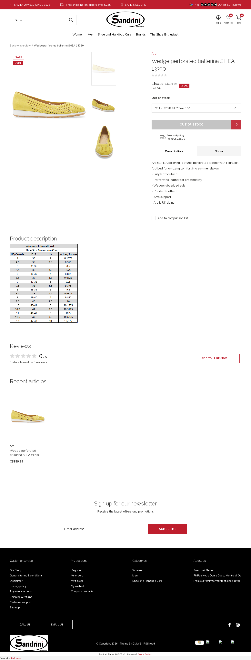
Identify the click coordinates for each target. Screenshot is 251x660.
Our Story (15, 570)
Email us (57, 624)
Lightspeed (16, 658)
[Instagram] (238, 625)
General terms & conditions (26, 575)
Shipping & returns (21, 596)
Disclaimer (16, 580)
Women (78, 34)
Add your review (214, 358)
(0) (169, 75)
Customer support (20, 602)
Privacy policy (18, 586)
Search (70, 20)
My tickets (77, 580)
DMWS (137, 643)
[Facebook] (229, 625)
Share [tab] (219, 151)
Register (76, 570)
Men (91, 34)
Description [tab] (174, 151)
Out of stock (191, 124)
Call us (25, 624)
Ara (154, 53)
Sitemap (15, 607)
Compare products (82, 591)
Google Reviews (145, 654)
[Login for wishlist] (236, 124)
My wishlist (77, 586)
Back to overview (20, 45)
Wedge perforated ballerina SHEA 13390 (24, 453)
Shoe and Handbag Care (115, 34)
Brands (141, 34)
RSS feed (149, 643)
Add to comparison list (172, 218)
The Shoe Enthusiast (164, 34)
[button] (119, 69)
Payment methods (21, 591)
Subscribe (167, 529)
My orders (77, 575)
